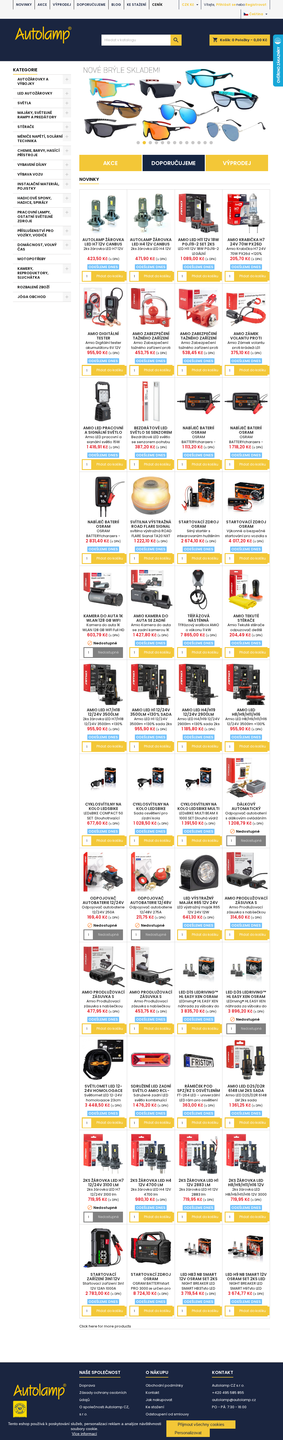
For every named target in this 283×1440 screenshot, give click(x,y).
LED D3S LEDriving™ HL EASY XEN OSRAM (246, 994)
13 (211, 142)
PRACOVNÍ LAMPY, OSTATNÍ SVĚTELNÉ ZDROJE (35, 217)
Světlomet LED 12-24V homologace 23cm (103, 1090)
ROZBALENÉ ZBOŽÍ (33, 287)
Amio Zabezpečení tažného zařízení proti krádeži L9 (198, 338)
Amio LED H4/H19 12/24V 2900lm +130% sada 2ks (198, 714)
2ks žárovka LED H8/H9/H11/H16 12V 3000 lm (246, 1185)
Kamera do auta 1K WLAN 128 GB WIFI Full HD (103, 620)
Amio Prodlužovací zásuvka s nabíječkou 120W (246, 902)
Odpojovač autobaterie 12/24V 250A (103, 902)
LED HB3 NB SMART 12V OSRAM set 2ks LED (198, 1279)
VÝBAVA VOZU (30, 174)
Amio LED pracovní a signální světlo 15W (103, 432)
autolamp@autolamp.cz (234, 1399)
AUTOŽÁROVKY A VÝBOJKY (32, 81)
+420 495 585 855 (228, 1392)
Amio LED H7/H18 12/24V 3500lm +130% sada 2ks (103, 714)
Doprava (87, 1385)
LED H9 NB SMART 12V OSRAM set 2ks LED (246, 1277)
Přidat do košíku (109, 276)
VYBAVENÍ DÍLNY (31, 164)
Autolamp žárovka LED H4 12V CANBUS (151, 242)
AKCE (42, 4)
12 (205, 142)
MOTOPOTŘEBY (31, 259)
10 (193, 142)
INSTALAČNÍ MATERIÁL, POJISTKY (38, 186)
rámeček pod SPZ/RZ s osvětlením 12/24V (198, 1090)
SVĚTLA (24, 103)
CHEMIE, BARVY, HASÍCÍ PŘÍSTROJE (38, 153)
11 (199, 142)
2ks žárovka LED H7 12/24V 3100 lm (103, 1183)
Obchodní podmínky (164, 1385)
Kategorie (25, 70)
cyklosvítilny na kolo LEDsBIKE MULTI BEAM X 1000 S (198, 808)
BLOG (116, 4)
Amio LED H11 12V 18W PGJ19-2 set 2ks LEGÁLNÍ (198, 244)
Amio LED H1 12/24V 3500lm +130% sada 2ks (151, 714)
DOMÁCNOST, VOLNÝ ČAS (37, 247)
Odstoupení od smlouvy (167, 1414)
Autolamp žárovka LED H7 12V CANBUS (103, 242)
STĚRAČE (25, 126)
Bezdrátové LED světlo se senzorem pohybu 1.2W (151, 432)
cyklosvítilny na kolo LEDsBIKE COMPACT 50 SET (103, 808)
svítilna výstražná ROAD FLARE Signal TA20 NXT (150, 526)
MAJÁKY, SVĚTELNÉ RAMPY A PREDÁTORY (36, 115)
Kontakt (152, 1392)
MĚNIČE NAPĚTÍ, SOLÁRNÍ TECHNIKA (40, 138)
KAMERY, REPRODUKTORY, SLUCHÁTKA (32, 273)
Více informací (84, 1433)
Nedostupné (108, 652)
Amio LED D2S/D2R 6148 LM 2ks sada (246, 1088)
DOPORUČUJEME (91, 4)
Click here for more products (105, 1326)
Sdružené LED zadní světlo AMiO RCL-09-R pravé (151, 1090)
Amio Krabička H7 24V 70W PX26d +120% (246, 244)
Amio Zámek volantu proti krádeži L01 (246, 338)
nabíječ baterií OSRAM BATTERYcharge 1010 (103, 526)
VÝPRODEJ (62, 4)
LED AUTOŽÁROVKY (34, 93)
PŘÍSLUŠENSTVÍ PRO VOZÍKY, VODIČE (35, 233)
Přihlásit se (226, 4)
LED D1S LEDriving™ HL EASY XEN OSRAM (198, 994)
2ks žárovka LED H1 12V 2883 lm (198, 1183)
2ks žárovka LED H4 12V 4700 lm (150, 1183)
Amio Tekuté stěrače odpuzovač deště (246, 620)
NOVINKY (24, 4)
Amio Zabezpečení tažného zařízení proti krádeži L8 (150, 338)
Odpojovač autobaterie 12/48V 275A (150, 902)
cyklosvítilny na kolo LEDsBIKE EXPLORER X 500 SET (151, 808)
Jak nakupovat (159, 1399)
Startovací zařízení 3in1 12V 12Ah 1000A (103, 1279)
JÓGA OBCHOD (31, 296)
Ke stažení (136, 4)
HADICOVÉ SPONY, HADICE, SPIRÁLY (34, 200)
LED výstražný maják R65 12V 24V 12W (198, 902)
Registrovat (255, 4)
